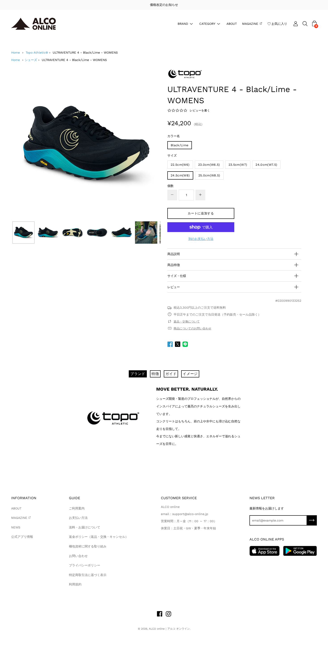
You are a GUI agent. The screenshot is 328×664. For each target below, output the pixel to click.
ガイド (170, 374)
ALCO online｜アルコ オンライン (169, 628)
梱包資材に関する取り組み (87, 546)
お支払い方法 (78, 517)
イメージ (190, 374)
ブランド (137, 374)
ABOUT (231, 23)
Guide (74, 498)
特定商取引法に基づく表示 (87, 575)
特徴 (155, 374)
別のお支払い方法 (200, 239)
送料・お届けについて (84, 527)
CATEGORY (207, 23)
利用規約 (75, 584)
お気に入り (279, 23)
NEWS (15, 527)
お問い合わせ (78, 556)
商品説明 (173, 254)
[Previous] (22, 144)
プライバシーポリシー (84, 565)
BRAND (183, 23)
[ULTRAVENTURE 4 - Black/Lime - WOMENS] (23, 232)
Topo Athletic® (37, 52)
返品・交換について (187, 321)
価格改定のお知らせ (164, 4)
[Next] (149, 144)
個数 (170, 186)
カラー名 (173, 136)
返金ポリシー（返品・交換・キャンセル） (98, 536)
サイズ (172, 155)
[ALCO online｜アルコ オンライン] (33, 23)
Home (15, 52)
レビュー (173, 287)
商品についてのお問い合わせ (192, 328)
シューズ (31, 60)
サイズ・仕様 (176, 276)
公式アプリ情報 (22, 536)
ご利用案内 (77, 508)
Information (23, 498)
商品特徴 (173, 265)
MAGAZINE (250, 23)
